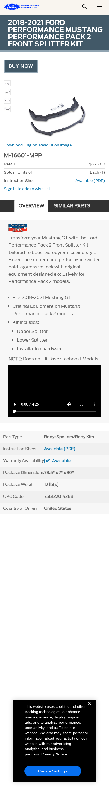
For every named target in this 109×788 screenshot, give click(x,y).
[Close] (89, 707)
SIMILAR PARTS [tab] (72, 206)
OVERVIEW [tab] (31, 206)
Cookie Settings (52, 771)
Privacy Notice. (54, 754)
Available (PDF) (90, 180)
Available (61, 461)
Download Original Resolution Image (38, 145)
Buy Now (21, 66)
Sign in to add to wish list (27, 189)
